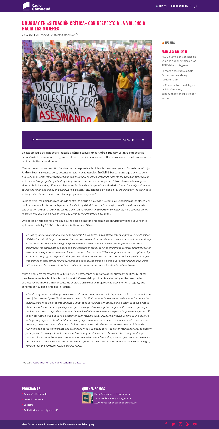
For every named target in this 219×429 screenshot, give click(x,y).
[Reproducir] (33, 139)
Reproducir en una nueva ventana (52, 362)
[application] (87, 139)
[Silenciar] (133, 140)
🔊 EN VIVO (161, 6)
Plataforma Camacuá (33, 424)
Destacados (42, 34)
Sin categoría (70, 34)
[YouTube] (195, 424)
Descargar (81, 362)
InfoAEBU (169, 42)
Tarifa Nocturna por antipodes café (41, 410)
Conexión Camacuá (33, 399)
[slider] (139, 139)
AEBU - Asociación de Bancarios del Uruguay (70, 424)
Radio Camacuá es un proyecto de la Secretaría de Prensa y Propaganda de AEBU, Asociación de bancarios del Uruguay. (115, 398)
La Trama (56, 34)
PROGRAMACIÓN (179, 6)
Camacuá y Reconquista (35, 394)
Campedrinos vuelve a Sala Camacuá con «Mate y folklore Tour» (177, 75)
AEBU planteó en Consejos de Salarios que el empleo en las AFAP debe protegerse (179, 61)
